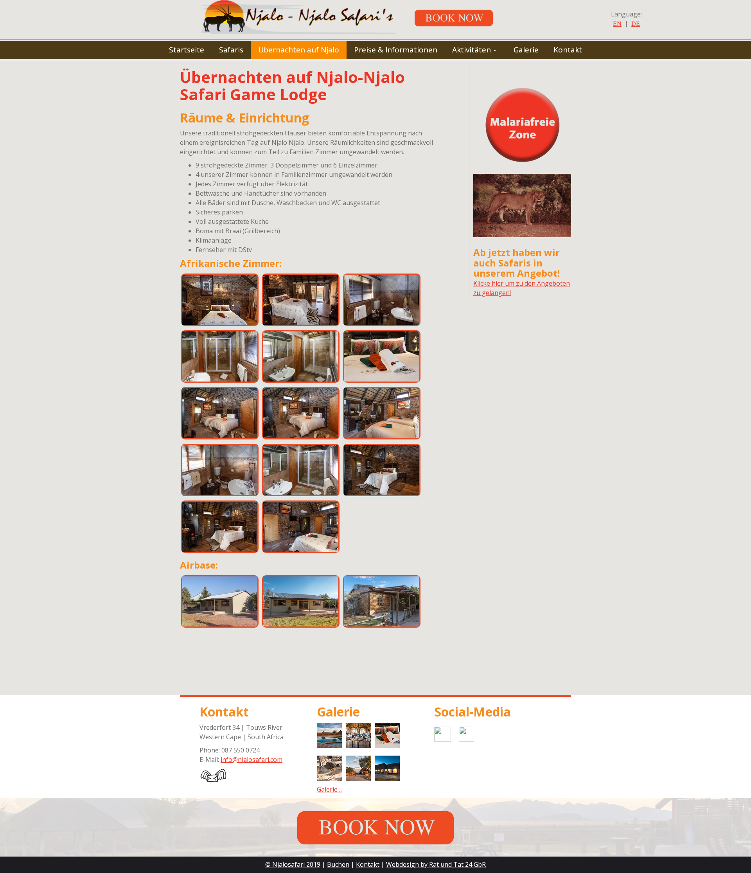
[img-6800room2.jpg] (219, 527)
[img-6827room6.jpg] (381, 356)
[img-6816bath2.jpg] (219, 356)
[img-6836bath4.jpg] (219, 470)
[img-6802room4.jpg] (219, 300)
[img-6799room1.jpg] (381, 470)
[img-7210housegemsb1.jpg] (219, 601)
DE (635, 23)
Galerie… (329, 789)
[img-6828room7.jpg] (219, 413)
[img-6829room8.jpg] (300, 413)
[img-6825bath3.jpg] (300, 356)
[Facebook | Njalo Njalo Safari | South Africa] (485, 732)
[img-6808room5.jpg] (300, 300)
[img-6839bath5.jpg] (300, 470)
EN (617, 23)
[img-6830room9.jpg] (381, 413)
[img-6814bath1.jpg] (381, 300)
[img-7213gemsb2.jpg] (300, 601)
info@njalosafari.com (251, 759)
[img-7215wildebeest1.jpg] (381, 601)
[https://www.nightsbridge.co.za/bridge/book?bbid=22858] (460, 17)
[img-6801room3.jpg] (300, 527)
